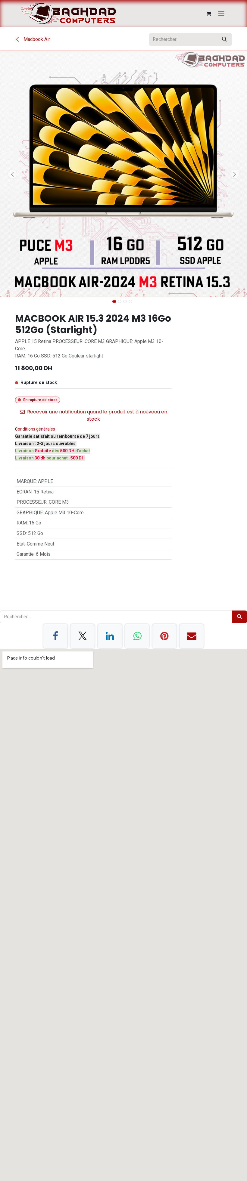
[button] (12, 174)
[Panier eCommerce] (208, 13)
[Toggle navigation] (221, 13)
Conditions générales (35, 429)
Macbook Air (36, 39)
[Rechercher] (224, 39)
